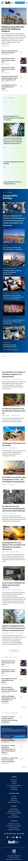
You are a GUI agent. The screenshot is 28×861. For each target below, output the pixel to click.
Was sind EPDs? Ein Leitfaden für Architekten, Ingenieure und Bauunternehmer (13, 374)
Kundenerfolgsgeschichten (14, 802)
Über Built (14, 796)
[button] (14, 650)
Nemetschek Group (18, 859)
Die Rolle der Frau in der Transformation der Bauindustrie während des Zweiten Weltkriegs (13, 508)
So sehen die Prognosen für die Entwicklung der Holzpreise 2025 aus (13, 411)
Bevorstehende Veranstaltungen (14, 825)
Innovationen (14, 779)
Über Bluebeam (14, 800)
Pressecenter (14, 798)
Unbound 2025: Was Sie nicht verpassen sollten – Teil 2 (8, 60)
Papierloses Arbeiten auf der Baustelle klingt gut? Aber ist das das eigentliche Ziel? (9, 78)
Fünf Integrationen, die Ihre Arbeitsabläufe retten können (9, 86)
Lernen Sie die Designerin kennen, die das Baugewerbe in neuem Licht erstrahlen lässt (14, 321)
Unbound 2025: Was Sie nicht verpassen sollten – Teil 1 (8, 69)
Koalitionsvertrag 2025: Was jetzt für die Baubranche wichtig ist (12, 29)
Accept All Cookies (20, 736)
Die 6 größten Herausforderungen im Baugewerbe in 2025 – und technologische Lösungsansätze (14, 479)
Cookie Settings (22, 734)
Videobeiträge (14, 789)
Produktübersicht (14, 809)
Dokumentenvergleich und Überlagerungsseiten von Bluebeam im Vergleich (14, 117)
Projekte (14, 783)
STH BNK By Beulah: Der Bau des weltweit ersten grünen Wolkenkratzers (12, 272)
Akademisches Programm (14, 829)
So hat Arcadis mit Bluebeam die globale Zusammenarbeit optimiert (13, 585)
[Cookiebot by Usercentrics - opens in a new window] (21, 726)
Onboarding (14, 815)
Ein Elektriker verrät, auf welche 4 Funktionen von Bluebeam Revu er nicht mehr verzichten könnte (13, 297)
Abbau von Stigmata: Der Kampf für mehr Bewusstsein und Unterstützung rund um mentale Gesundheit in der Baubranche (14, 220)
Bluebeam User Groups (14, 824)
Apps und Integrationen (14, 817)
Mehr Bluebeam (14, 787)
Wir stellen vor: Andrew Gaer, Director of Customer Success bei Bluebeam (9, 759)
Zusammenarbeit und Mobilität (14, 813)
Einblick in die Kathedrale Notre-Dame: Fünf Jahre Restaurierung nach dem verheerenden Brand (13, 628)
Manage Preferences (6, 736)
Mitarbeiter (14, 781)
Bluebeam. (19, 855)
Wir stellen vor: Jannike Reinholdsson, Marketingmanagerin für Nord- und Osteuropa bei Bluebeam (8, 749)
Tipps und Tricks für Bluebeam (14, 785)
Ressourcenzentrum (14, 827)
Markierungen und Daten (14, 811)
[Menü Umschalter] (26, 2)
